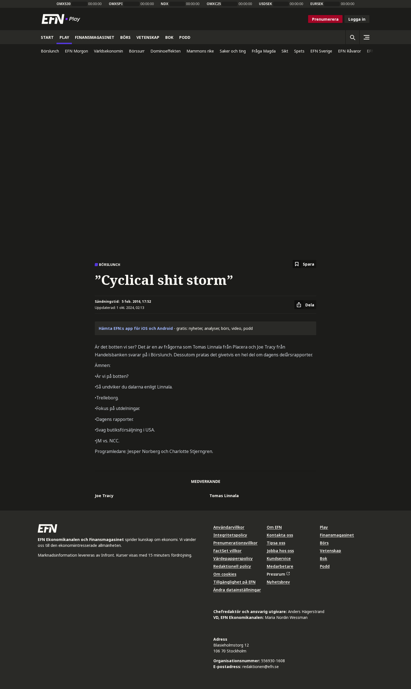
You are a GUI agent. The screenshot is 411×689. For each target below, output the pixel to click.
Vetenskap (330, 550)
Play (324, 527)
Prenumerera (325, 19)
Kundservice (279, 558)
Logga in (356, 19)
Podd (325, 566)
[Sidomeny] (366, 37)
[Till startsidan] (62, 19)
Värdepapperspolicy (233, 558)
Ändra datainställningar (237, 589)
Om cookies (224, 574)
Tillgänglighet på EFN (234, 582)
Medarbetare (280, 566)
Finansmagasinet (337, 535)
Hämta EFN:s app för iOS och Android (136, 328)
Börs (324, 542)
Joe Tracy (104, 495)
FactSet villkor (227, 550)
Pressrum (276, 574)
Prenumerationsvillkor (235, 542)
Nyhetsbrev (278, 582)
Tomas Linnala (224, 495)
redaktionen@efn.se (260, 666)
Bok (323, 558)
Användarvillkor (228, 527)
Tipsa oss (276, 542)
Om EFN (274, 527)
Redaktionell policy (232, 566)
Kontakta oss (280, 535)
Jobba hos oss (280, 550)
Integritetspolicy (230, 535)
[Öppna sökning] (352, 37)
